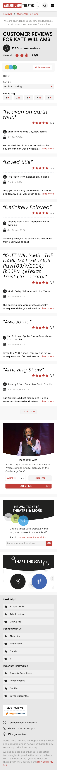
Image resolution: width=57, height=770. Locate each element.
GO (49, 543)
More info (40, 477)
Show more (28, 411)
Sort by (7, 82)
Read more (48, 148)
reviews (7, 13)
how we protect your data (31, 537)
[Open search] (45, 5)
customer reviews (27, 13)
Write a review (43, 67)
